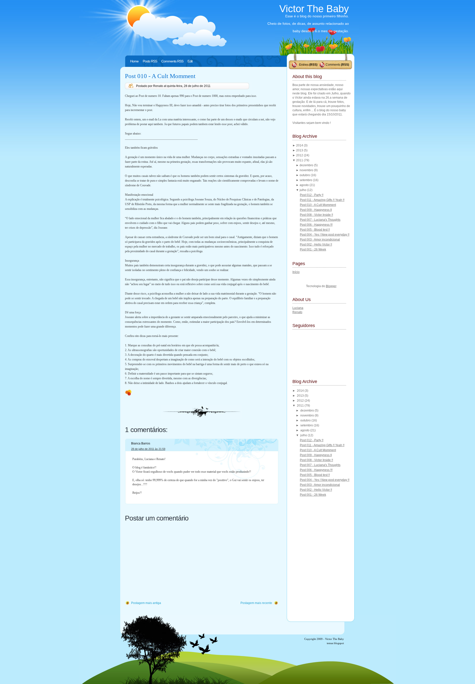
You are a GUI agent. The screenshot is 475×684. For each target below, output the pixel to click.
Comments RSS (172, 61)
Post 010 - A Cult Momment (160, 76)
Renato (297, 312)
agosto (304, 185)
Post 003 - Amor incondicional (320, 239)
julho (303, 190)
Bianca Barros (140, 443)
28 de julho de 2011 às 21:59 (148, 448)
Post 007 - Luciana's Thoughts (320, 219)
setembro (306, 180)
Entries (304, 64)
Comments (333, 64)
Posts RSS (150, 61)
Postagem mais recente (256, 603)
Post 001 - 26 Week (313, 249)
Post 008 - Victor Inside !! (316, 215)
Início (296, 272)
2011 (300, 160)
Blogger (331, 286)
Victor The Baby (314, 8)
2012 (300, 155)
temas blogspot (335, 643)
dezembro (307, 165)
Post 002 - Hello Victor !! (316, 244)
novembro (307, 170)
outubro (305, 175)
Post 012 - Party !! (311, 195)
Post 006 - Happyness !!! (316, 224)
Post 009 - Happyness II (316, 210)
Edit (190, 61)
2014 (300, 145)
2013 (300, 150)
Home (134, 61)
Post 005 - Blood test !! (315, 229)
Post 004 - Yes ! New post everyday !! (324, 234)
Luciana (297, 308)
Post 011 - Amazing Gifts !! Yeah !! (322, 200)
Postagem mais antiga (146, 603)
